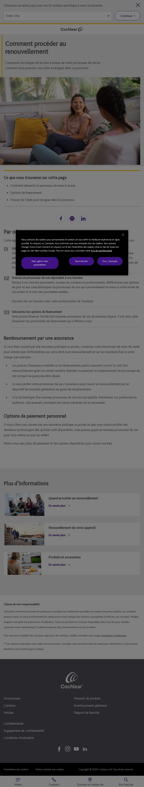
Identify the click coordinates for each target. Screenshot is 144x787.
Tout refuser (81, 261)
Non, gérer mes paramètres (40, 263)
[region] (72, 252)
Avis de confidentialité (101, 250)
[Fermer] (123, 235)
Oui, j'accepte (109, 261)
